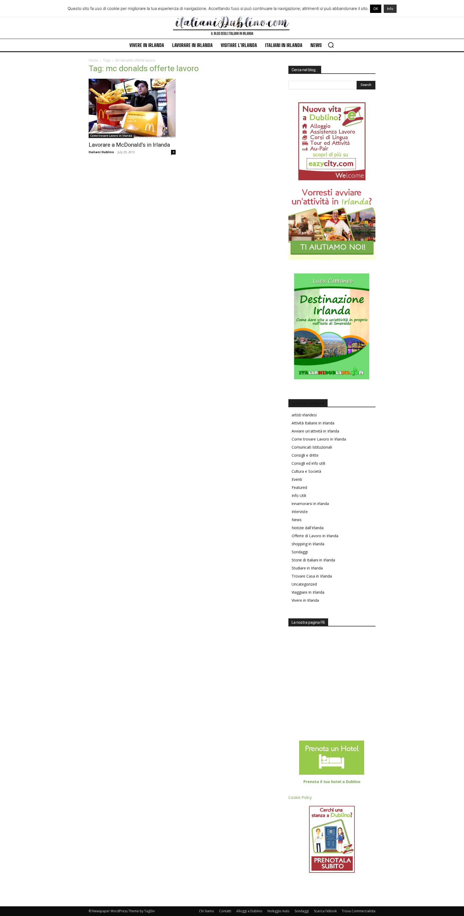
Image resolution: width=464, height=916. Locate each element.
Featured (299, 487)
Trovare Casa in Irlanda (312, 576)
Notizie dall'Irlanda (308, 527)
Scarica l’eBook (325, 911)
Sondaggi (300, 551)
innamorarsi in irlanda (310, 503)
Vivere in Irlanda (305, 600)
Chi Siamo (206, 911)
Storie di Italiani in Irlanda (313, 559)
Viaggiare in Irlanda (308, 592)
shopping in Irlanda (308, 543)
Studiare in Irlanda (307, 568)
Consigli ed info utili (308, 463)
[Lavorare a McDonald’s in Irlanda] (132, 108)
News (297, 519)
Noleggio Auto (278, 911)
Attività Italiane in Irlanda (313, 422)
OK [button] (375, 8)
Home (93, 60)
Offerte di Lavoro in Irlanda (315, 535)
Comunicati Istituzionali (312, 447)
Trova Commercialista (358, 911)
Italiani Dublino (101, 152)
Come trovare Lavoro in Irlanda (111, 136)
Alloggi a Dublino (249, 911)
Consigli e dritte (305, 455)
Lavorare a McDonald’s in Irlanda (129, 145)
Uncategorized (304, 584)
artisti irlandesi (304, 414)
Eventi (297, 479)
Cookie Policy (300, 797)
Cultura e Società (306, 471)
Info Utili (299, 495)
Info (390, 8)
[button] (330, 44)
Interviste (300, 511)
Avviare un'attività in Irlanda (315, 431)
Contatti (225, 911)
